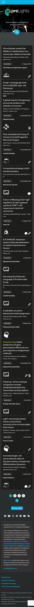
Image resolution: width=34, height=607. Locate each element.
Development (8, 541)
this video (8, 560)
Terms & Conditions (8, 580)
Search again (18, 508)
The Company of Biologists (10, 586)
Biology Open (25, 546)
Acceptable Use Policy (8, 583)
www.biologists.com (10, 568)
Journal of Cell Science (20, 541)
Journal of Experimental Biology (14, 544)
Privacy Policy (6, 577)
